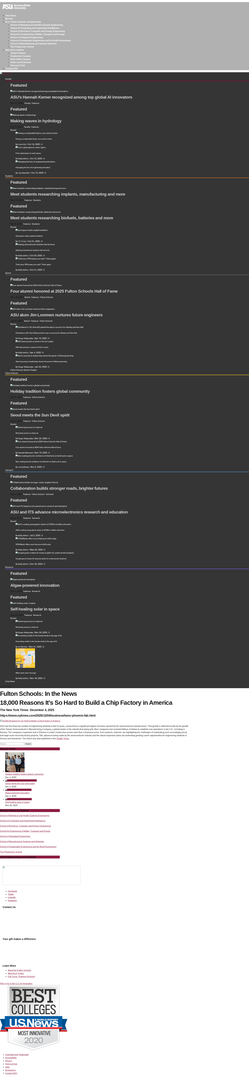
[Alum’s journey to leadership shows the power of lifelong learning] (45, 356)
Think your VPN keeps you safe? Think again (33, 264)
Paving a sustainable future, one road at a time (34, 139)
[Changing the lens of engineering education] (35, 162)
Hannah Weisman (25, 453)
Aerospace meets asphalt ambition (29, 236)
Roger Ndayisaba (25, 338)
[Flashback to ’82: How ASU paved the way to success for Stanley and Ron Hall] (49, 327)
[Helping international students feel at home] (35, 244)
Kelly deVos (23, 159)
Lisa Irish (22, 144)
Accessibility (11, 1058)
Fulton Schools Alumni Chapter (23, 370)
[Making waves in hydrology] (23, 115)
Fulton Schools (46, 297)
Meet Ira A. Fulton (16, 973)
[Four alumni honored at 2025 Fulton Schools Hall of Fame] (36, 285)
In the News (10, 681)
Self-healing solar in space (17, 802)
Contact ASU (11, 68)
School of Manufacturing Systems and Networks (22, 841)
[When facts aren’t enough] (25, 667)
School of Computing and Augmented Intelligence (34, 28)
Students (9, 176)
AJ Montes (22, 647)
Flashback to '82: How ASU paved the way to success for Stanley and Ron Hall (46, 333)
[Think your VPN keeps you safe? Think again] (36, 259)
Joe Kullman (23, 467)
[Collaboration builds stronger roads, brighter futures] (34, 482)
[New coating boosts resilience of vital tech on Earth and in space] (44, 456)
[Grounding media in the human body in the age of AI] (39, 636)
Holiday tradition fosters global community (24, 774)
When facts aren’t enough (26, 673)
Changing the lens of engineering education (33, 167)
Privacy (8, 1061)
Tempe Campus (18, 53)
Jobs (7, 1067)
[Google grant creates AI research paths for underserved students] (45, 553)
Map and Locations (14, 50)
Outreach (9, 470)
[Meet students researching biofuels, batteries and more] (35, 212)
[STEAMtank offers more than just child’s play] (36, 539)
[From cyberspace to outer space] (31, 147)
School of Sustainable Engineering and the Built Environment (40, 40)
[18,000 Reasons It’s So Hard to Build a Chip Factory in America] (30, 721)
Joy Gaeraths (24, 173)
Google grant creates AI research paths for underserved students (41, 559)
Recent (13, 130)
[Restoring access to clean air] (29, 427)
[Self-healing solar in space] (22, 603)
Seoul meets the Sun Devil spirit (20, 783)
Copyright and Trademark (17, 1055)
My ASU (9, 19)
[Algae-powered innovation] (22, 579)
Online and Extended (20, 62)
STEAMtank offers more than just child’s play (33, 544)
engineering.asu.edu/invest (28, 959)
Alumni (8, 273)
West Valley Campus (20, 59)
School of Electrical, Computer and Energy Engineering (37, 31)
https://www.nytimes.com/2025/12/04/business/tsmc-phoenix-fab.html (47, 715)
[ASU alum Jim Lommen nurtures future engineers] (32, 309)
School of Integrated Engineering (26, 37)
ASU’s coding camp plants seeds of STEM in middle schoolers (40, 530)
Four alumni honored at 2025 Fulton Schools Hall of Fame (38, 447)
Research (9, 567)
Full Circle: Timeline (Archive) (21, 976)
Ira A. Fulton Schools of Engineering (23, 22)
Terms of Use (11, 1064)
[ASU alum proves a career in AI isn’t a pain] (34, 341)
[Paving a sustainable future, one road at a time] (36, 133)
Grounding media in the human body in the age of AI (36, 641)
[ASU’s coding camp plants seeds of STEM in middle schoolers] (43, 524)
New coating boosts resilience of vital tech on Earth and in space (41, 462)
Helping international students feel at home (32, 250)
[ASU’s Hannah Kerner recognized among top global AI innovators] (39, 91)
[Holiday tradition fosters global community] (30, 385)
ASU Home (10, 16)
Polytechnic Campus (20, 56)
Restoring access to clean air (27, 433)
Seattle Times (62, 738)
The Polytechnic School (22, 47)
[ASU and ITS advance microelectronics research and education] (38, 506)
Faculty (8, 79)
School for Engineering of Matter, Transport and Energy (37, 34)
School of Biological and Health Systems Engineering (36, 25)
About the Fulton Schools (19, 970)
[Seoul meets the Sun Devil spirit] (25, 409)
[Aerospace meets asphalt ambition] (32, 230)
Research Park (17, 65)
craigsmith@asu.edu (12, 918)
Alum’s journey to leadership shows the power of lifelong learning (41, 361)
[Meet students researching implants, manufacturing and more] (38, 188)
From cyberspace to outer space (28, 153)
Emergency (10, 1070)
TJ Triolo (22, 241)
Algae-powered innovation (17, 793)
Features (35, 103)
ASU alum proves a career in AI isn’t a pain (32, 347)
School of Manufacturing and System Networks (33, 44)
